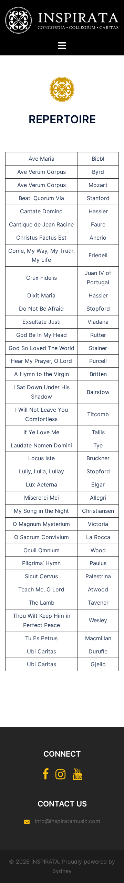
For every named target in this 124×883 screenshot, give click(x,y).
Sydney (62, 870)
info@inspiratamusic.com (67, 821)
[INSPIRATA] (62, 19)
